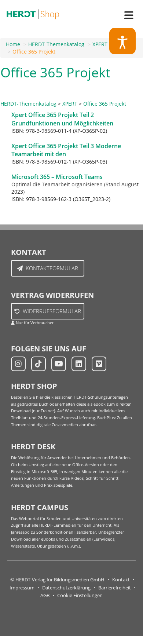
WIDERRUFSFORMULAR (52, 311)
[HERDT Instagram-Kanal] (18, 364)
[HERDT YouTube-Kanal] (58, 364)
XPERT (99, 44)
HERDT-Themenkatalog (56, 44)
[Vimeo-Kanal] (99, 364)
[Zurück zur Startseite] (33, 13)
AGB (45, 595)
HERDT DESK (33, 447)
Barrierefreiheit (114, 588)
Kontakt (121, 580)
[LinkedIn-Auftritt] (79, 364)
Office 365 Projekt (33, 51)
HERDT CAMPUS (39, 507)
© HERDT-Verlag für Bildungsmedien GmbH (57, 580)
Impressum (22, 588)
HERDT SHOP (34, 386)
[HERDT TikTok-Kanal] (38, 364)
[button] (122, 41)
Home (13, 44)
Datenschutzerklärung (66, 588)
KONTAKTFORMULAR (52, 268)
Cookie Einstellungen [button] (80, 595)
